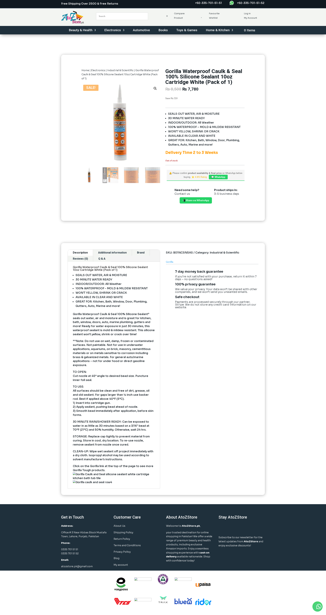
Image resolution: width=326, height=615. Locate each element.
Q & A (101, 258)
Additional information (112, 252)
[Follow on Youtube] (247, 527)
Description (80, 252)
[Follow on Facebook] (222, 527)
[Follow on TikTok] (256, 527)
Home (85, 70)
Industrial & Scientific (120, 70)
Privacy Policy (122, 551)
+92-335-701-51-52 (250, 3)
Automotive (141, 30)
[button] (155, 88)
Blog (116, 558)
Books (163, 30)
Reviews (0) (80, 258)
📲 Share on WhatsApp (195, 200)
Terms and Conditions (127, 545)
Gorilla (169, 261)
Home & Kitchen (218, 30)
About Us (119, 525)
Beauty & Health (80, 30)
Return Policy (122, 538)
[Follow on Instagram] (230, 527)
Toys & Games (186, 30)
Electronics (112, 30)
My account (121, 564)
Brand (140, 252)
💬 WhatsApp (218, 177)
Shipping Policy (123, 532)
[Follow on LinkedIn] (239, 527)
